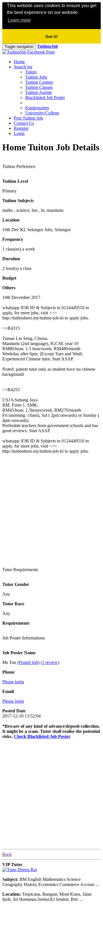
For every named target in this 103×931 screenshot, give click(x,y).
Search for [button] (23, 66)
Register (21, 128)
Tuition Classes (39, 87)
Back (7, 854)
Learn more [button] (19, 20)
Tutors (31, 71)
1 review (50, 662)
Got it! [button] (51, 36)
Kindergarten (37, 107)
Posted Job (28, 662)
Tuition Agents (38, 92)
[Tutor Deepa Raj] (19, 869)
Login (19, 133)
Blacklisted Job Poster (45, 97)
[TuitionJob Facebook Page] (28, 52)
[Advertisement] (51, 509)
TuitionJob (47, 46)
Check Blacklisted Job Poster (42, 736)
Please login (13, 681)
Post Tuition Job (28, 118)
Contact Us (24, 123)
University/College (42, 112)
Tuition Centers (39, 82)
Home (19, 61)
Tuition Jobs (36, 77)
